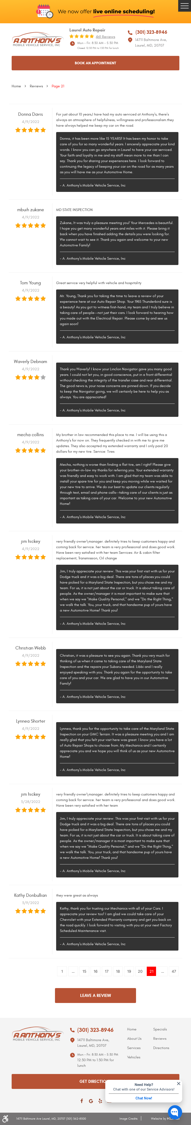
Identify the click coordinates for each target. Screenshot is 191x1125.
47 (174, 971)
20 (140, 971)
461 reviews (105, 37)
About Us (134, 1039)
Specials (160, 1029)
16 (96, 971)
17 (107, 971)
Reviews (36, 86)
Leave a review (95, 995)
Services (133, 1048)
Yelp (100, 1101)
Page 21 (58, 86)
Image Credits (128, 1118)
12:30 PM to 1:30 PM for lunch (95, 1063)
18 (118, 971)
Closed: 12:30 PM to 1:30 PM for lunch (98, 48)
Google (91, 1101)
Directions (161, 1048)
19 (129, 971)
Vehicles (133, 1057)
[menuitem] (140, 1029)
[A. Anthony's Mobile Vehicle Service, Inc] (38, 39)
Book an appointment (95, 63)
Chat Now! (144, 1098)
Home (16, 86)
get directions (95, 1081)
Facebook (81, 1101)
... (73, 971)
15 (84, 971)
